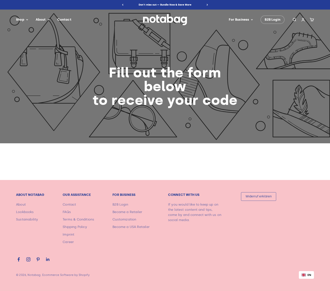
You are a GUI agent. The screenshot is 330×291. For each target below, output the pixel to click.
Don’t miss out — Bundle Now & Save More (165, 4)
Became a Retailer (127, 212)
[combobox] (306, 275)
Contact (64, 19)
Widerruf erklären (259, 196)
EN (309, 275)
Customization (124, 219)
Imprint (68, 234)
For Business (239, 19)
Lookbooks (25, 212)
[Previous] (122, 5)
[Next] (207, 5)
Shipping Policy (75, 227)
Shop (20, 19)
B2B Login (272, 19)
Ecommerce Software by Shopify (66, 275)
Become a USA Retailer (131, 227)
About (41, 19)
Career (68, 242)
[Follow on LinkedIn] (47, 259)
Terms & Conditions (78, 219)
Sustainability (27, 219)
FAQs (67, 212)
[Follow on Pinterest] (38, 259)
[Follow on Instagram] (28, 259)
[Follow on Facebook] (18, 259)
